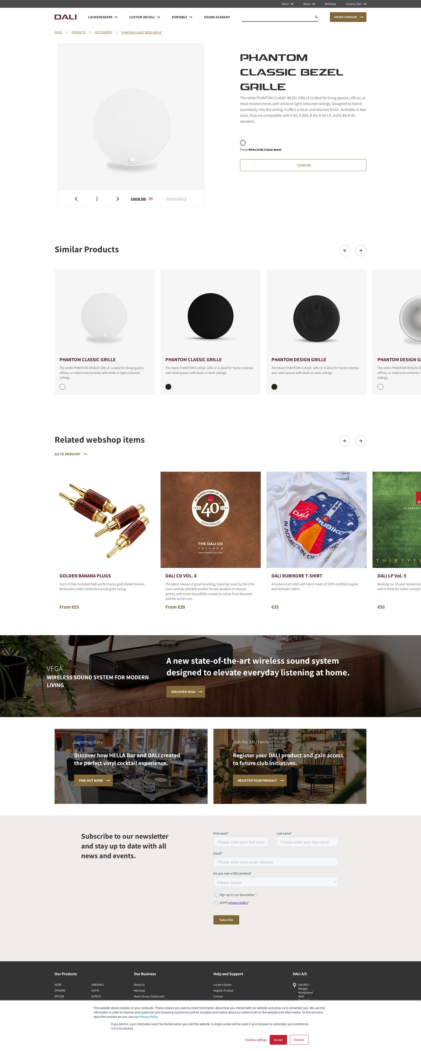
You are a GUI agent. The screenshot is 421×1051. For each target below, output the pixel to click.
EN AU (58, 32)
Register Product (223, 990)
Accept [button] (278, 1040)
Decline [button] (299, 1040)
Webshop (139, 990)
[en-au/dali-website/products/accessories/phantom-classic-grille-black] (211, 313)
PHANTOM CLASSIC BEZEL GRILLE (141, 32)
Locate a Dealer (222, 984)
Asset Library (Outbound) (149, 996)
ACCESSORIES (103, 32)
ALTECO (96, 996)
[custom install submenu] (158, 17)
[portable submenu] (190, 17)
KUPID (95, 990)
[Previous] (344, 250)
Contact (218, 996)
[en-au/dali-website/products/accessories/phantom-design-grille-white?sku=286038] (380, 387)
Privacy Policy (148, 1016)
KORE (58, 984)
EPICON (59, 996)
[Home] (66, 17)
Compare (304, 165)
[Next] (360, 250)
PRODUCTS (78, 32)
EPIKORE (60, 990)
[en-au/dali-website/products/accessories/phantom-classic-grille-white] (105, 313)
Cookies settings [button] (256, 1040)
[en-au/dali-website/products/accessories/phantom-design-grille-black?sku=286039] (274, 387)
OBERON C (97, 984)
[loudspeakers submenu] (116, 17)
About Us (139, 984)
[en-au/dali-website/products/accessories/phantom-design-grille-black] (317, 313)
